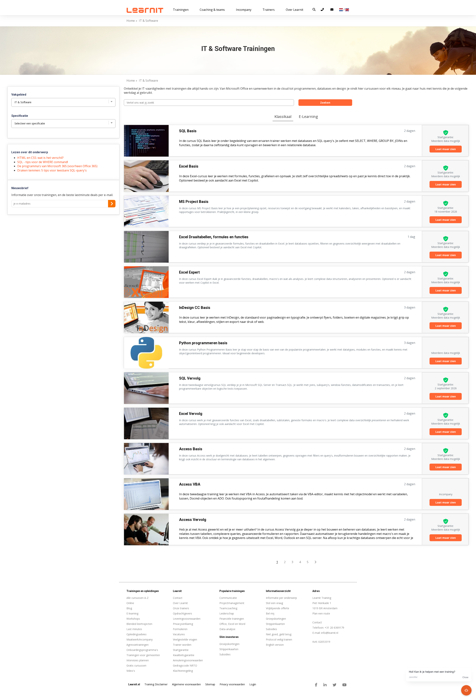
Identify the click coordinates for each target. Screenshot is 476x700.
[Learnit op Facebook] (316, 685)
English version (275, 644)
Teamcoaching (228, 608)
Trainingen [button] (181, 10)
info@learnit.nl (329, 633)
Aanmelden (111, 203)
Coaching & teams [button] (212, 10)
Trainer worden (182, 644)
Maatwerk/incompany (139, 639)
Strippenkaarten (275, 624)
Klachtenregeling (183, 670)
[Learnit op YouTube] (344, 685)
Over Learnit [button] (294, 10)
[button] (314, 9)
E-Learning (308, 116)
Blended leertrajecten (139, 624)
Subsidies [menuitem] (225, 654)
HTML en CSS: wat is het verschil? (40, 158)
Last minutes (134, 629)
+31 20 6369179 (334, 627)
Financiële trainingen (231, 618)
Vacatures (179, 634)
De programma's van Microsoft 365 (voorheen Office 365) (57, 166)
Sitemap (210, 684)
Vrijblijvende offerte (277, 608)
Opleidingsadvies (136, 634)
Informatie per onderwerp (281, 598)
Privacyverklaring (183, 624)
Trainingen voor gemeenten (143, 655)
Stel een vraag (274, 603)
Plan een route (321, 613)
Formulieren (180, 629)
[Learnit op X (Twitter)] (334, 685)
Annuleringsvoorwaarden (188, 660)
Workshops (133, 618)
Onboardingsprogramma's (142, 650)
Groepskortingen (276, 618)
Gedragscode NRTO (185, 665)
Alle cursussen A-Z (137, 598)
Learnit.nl (134, 684)
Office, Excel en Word (232, 624)
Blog (129, 608)
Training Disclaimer (156, 684)
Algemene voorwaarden (186, 684)
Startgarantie (181, 650)
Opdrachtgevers (182, 613)
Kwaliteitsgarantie (183, 655)
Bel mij (270, 613)
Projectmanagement (231, 603)
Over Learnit (180, 603)
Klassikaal (282, 116)
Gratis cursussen (136, 665)
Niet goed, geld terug (278, 634)
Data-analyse (227, 629)
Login (252, 684)
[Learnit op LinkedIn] (325, 685)
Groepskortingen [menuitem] (229, 644)
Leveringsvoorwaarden (186, 618)
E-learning (132, 613)
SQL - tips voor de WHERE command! (42, 162)
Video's (130, 670)
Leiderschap (226, 613)
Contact (177, 598)
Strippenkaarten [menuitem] (228, 649)
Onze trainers (181, 608)
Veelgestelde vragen (185, 639)
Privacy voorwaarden (232, 684)
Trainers (269, 10)
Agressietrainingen (137, 644)
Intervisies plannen (137, 660)
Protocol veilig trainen (279, 639)
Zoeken (325, 102)
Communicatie (228, 598)
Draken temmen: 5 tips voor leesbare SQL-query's (52, 170)
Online (130, 603)
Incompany (243, 10)
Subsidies (271, 629)
